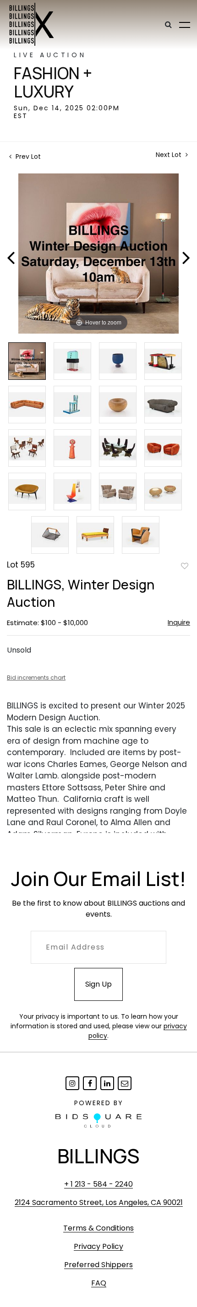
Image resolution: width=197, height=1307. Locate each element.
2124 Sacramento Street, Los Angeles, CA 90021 (99, 1202)
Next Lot (169, 155)
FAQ (98, 1283)
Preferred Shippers (98, 1264)
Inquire (179, 622)
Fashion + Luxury (53, 82)
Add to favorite (184, 565)
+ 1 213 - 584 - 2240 (98, 1184)
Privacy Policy (98, 1246)
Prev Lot (27, 156)
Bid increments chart (36, 677)
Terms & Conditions (98, 1228)
